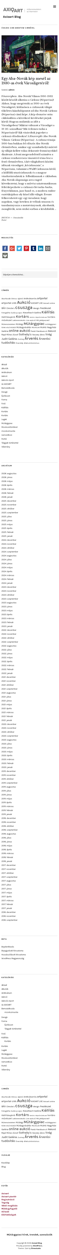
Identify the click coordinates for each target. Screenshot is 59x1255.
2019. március (8, 806)
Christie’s (10, 308)
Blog (4, 1167)
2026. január (7, 497)
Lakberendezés (18, 320)
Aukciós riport (8, 380)
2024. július (7, 559)
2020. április (7, 755)
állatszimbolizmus (31, 343)
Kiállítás (48, 312)
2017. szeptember (9, 877)
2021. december (9, 677)
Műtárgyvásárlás (23, 327)
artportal (42, 298)
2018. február (7, 857)
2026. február (7, 493)
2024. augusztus (9, 556)
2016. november (9, 916)
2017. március (8, 900)
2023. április (7, 614)
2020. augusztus (9, 740)
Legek (4, 419)
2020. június (7, 748)
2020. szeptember (10, 736)
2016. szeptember (9, 920)
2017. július (6, 885)
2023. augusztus (9, 603)
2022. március (8, 665)
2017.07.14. (6, 218)
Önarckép (19, 343)
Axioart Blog (12, 16)
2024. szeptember (10, 552)
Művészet (36, 327)
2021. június (7, 701)
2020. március (8, 759)
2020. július (7, 744)
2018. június (7, 842)
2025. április (7, 528)
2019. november (9, 775)
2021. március (8, 712)
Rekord (52, 331)
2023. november (9, 591)
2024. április (7, 571)
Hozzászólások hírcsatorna (14, 954)
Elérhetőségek (9, 1214)
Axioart (5, 1193)
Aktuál (4, 364)
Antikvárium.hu (30, 298)
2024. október (8, 548)
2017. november (9, 869)
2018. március (8, 853)
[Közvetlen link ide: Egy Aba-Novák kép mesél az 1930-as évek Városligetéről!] (29, 71)
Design (5, 392)
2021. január (7, 720)
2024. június (7, 563)
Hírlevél (5, 1211)
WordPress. (38, 1246)
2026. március (8, 489)
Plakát (33, 331)
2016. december (9, 912)
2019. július (6, 791)
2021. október (8, 685)
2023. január (7, 626)
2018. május (7, 845)
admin (11, 90)
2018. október (8, 826)
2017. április (7, 896)
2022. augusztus (9, 646)
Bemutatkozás (8, 388)
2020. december (9, 724)
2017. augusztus (9, 881)
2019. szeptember (9, 783)
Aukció (23, 302)
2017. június (7, 889)
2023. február (7, 622)
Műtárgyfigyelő (9, 1208)
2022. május (7, 657)
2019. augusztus (9, 787)
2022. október (8, 638)
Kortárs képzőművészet (38, 317)
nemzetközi (7, 435)
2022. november (9, 634)
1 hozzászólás (18, 218)
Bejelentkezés (8, 947)
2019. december (9, 771)
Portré (4, 220)
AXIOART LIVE (37, 303)
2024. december (9, 540)
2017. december (9, 865)
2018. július (6, 838)
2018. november (9, 822)
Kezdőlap (6, 1163)
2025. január (7, 536)
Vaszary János (38, 334)
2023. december (9, 587)
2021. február (7, 716)
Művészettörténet (10, 427)
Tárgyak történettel (10, 443)
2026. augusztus (9, 473)
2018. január (7, 861)
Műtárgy (19, 324)
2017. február (7, 904)
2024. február (7, 579)
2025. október (8, 509)
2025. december (9, 501)
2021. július (6, 697)
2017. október (8, 873)
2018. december (9, 818)
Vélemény (6, 447)
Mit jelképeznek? (42, 320)
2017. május (7, 892)
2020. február (7, 763)
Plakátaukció (41, 331)
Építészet (6, 396)
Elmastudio (36, 1248)
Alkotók (5, 368)
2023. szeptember (10, 599)
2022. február (7, 669)
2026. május (7, 481)
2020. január (7, 767)
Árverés (31, 338)
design (36, 308)
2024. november (9, 544)
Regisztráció (8, 1199)
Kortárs (22, 316)
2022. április (7, 661)
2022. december (9, 630)
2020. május (7, 752)
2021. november (9, 681)
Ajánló (20, 299)
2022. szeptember (10, 642)
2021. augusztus (9, 693)
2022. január (7, 673)
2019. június (7, 795)
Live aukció (31, 320)
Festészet (45, 308)
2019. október (8, 779)
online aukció (19, 331)
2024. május (7, 567)
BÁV (4, 308)
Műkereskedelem (8, 324)
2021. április (7, 708)
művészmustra (8, 431)
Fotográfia (6, 313)
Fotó (4, 403)
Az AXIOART (6, 384)
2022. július (7, 650)
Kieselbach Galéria (32, 312)
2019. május (7, 799)
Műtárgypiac (34, 324)
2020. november (9, 728)
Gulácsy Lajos (16, 313)
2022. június (7, 653)
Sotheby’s (25, 334)
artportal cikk (9, 303)
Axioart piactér (9, 1196)
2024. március (8, 575)
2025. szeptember (10, 512)
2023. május (7, 610)
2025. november (9, 505)
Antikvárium (7, 372)
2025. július (7, 516)
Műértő (43, 327)
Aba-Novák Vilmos (9, 299)
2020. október (8, 732)
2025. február (7, 532)
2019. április (7, 802)
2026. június (7, 477)
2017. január (7, 908)
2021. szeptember (9, 689)
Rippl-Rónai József (10, 334)
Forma (4, 400)
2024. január (7, 583)
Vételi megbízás (10, 1205)
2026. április (7, 485)
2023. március (8, 618)
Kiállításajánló (8, 317)
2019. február (7, 810)
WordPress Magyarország (13, 958)
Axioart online (49, 303)
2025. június (7, 520)
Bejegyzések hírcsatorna (12, 951)
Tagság (5, 1202)
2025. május (7, 524)
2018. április (7, 849)
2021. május (7, 704)
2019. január (7, 814)
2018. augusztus (9, 834)
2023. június (7, 606)
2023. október (8, 595)
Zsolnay (21, 339)
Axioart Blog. (37, 1243)
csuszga (24, 307)
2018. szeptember (10, 830)
